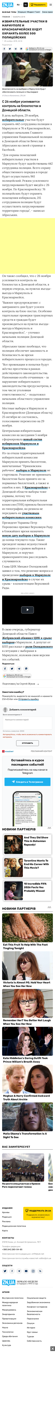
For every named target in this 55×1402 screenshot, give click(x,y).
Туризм (30, 1336)
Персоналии (33, 1319)
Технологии (8, 1332)
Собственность (34, 1341)
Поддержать (40, 5)
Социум (30, 1323)
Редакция (7, 1217)
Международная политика (10, 1304)
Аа (26, 5)
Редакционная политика (14, 1226)
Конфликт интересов (37, 1307)
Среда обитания (10, 1336)
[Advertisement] (27, 246)
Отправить (27, 743)
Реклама (6, 1221)
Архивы (5, 1212)
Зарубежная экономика (38, 1302)
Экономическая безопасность (34, 1313)
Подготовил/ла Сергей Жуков (18, 683)
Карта (5, 1230)
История (31, 1327)
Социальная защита (36, 1298)
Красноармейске (36, 487)
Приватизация (9, 1319)
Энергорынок (8, 1314)
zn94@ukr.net (38, 1254)
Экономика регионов (12, 1323)
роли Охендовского (39, 646)
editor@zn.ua (45, 1258)
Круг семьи (32, 1332)
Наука (5, 1327)
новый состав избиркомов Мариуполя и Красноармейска (22, 443)
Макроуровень (9, 1310)
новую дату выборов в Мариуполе (26, 535)
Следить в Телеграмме (29, 782)
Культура (6, 1345)
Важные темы (9, 12)
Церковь (6, 1341)
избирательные (13, 119)
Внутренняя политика (12, 1298)
